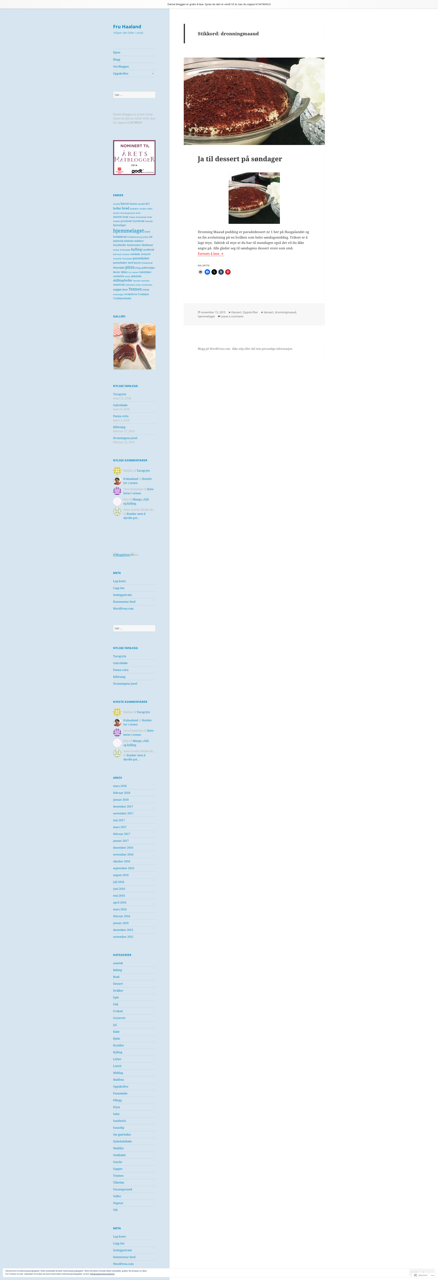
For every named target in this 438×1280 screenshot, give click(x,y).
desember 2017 (123, 806)
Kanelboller (120, 245)
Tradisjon (143, 294)
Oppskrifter (120, 73)
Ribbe (124, 272)
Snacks (117, 1162)
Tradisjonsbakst (122, 298)
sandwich (118, 276)
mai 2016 (119, 895)
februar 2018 (121, 793)
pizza (130, 267)
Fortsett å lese (209, 253)
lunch (119, 254)
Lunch (117, 1066)
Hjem (116, 52)
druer (138, 213)
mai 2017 (119, 820)
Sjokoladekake (122, 1141)
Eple (116, 997)
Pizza (116, 1107)
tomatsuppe (118, 294)
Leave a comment (232, 316)
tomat (146, 289)
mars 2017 (120, 827)
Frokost (132, 217)
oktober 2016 (121, 861)
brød (125, 208)
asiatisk (116, 204)
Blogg (116, 59)
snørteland (130, 285)
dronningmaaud (127, 213)
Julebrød (118, 240)
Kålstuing (119, 427)
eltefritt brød (120, 217)
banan (133, 203)
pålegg (138, 268)
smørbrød (119, 284)
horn (147, 231)
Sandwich (119, 1121)
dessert (116, 213)
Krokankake (125, 250)
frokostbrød (141, 217)
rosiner (135, 272)
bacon (125, 203)
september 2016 (123, 868)
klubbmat (147, 245)
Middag (118, 1073)
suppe (117, 289)
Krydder (118, 1045)
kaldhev (139, 240)
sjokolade (136, 276)
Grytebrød (138, 221)
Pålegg (117, 1100)
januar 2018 (121, 800)
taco (125, 289)
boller (117, 208)
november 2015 (123, 937)
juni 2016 (119, 889)
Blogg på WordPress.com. (214, 349)
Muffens (118, 1080)
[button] (136, 346)
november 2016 (123, 854)
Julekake (129, 240)
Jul (115, 1025)
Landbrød (148, 249)
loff (114, 254)
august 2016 (121, 875)
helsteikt (149, 221)
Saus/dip (118, 1128)
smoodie (137, 281)
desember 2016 (123, 848)
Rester (116, 272)
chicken (143, 209)
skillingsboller (122, 280)
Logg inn (118, 588)
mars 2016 (120, 909)
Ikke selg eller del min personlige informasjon (262, 349)
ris (129, 272)
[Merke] (134, 95)
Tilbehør (118, 1182)
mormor (126, 254)
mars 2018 (120, 786)
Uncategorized (122, 1189)
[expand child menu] (153, 73)
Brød (116, 977)
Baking (117, 970)
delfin (149, 209)
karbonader (134, 245)
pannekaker (141, 258)
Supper (118, 1169)
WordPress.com (123, 608)
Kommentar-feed (124, 602)
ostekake (135, 254)
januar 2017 (121, 841)
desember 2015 (123, 930)
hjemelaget (119, 225)
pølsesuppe (148, 267)
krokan (116, 250)
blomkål (141, 204)
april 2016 (119, 902)
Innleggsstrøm (122, 595)
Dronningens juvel (125, 438)
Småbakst (119, 1155)
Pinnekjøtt (119, 267)
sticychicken (146, 285)
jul (150, 236)
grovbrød (126, 221)
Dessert (118, 984)
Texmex (135, 289)
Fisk (115, 1004)
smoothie (145, 281)
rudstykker (145, 272)
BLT (147, 203)
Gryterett (119, 1018)
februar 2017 (121, 834)
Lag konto (119, 581)
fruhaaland (130, 479)
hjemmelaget (128, 230)
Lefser (117, 1059)
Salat (116, 1114)
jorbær (146, 237)
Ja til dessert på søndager (240, 158)
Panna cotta (120, 416)
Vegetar (118, 1203)
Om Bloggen (121, 66)
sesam (127, 276)
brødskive (134, 209)
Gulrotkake (120, 405)
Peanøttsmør (147, 263)
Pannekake (127, 258)
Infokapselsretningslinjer (102, 1273)
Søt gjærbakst (122, 1134)
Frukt (149, 217)
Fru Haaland (127, 26)
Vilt (115, 1210)
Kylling (117, 1052)
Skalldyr (118, 1148)
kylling (136, 249)
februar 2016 (121, 916)
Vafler (117, 1196)
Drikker (118, 990)
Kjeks (116, 1038)
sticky (138, 285)
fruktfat (116, 221)
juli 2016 (118, 882)
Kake (116, 1032)
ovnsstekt (117, 258)
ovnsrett (146, 254)
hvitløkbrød (120, 236)
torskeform (130, 294)
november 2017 (123, 813)
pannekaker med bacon (127, 262)
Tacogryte (119, 394)
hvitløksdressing (134, 237)
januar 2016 (121, 923)
